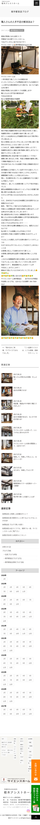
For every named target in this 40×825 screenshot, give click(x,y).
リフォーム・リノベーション (4, 752)
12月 (17, 604)
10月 (17, 591)
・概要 (29, 742)
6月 (30, 587)
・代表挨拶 (30, 747)
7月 (4, 591)
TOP (3, 738)
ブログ (4, 550)
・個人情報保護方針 (30, 768)
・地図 (29, 751)
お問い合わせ (21, 740)
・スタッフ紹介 (30, 756)
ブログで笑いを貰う (16, 524)
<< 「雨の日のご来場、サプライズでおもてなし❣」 (10, 350)
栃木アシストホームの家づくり (4, 744)
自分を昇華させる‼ (20, 390)
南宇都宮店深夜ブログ (13, 562)
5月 (24, 587)
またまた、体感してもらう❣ (23, 470)
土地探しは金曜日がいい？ (18, 514)
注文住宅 (10, 742)
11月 (23, 591)
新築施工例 (15, 741)
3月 (17, 599)
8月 (4, 604)
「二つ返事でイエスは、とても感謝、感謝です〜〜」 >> (30, 350)
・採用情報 (30, 762)
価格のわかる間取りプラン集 (21, 749)
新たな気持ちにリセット (17, 535)
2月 (11, 587)
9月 (11, 591)
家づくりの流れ (10, 751)
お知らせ (5, 547)
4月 (17, 587)
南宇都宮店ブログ (11, 558)
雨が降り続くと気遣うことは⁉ (23, 497)
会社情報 (30, 738)
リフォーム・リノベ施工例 (15, 752)
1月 (4, 579)
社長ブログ (9, 554)
